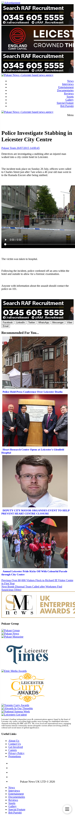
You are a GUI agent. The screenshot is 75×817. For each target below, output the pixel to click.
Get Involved (15, 746)
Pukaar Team (8, 147)
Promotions (14, 756)
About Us (13, 740)
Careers (12, 750)
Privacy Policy (16, 753)
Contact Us (14, 743)
